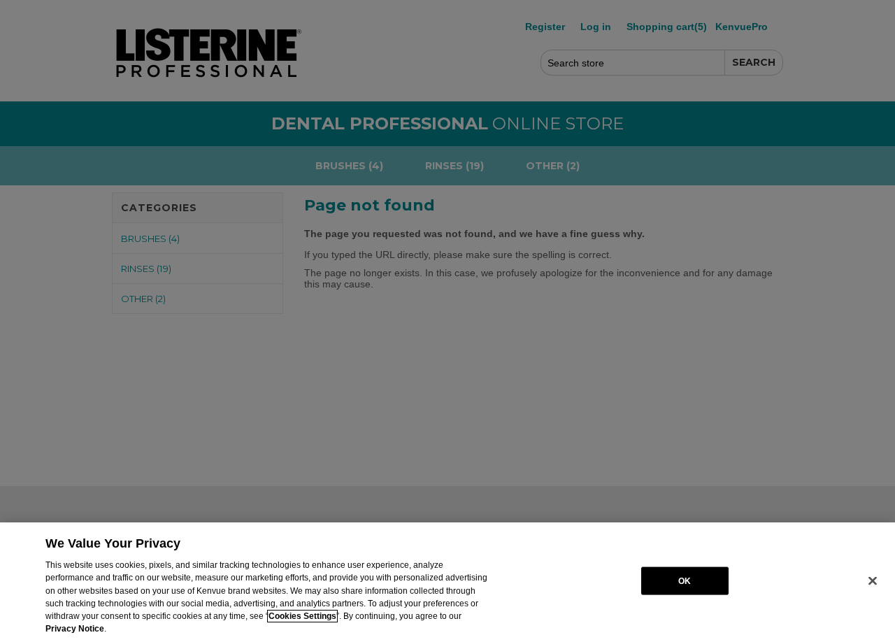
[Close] (872, 581)
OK (684, 580)
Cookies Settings (302, 616)
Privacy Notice (74, 629)
